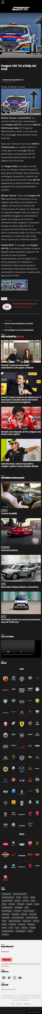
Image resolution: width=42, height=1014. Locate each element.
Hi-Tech (4, 510)
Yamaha (5, 934)
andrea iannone (8, 897)
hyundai (21, 904)
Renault (31, 924)
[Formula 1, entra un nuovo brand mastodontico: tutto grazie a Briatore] (21, 351)
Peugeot (13, 924)
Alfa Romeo (7, 894)
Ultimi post (12, 299)
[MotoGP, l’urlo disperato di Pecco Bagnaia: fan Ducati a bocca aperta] (21, 418)
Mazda (25, 914)
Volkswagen (21, 931)
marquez (6, 914)
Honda (12, 904)
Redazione (5, 952)
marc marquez (29, 911)
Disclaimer (27, 1004)
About (4, 299)
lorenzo (18, 911)
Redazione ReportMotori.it (25, 304)
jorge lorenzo (7, 907)
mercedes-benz (18, 917)
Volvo (30, 931)
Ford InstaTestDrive (9, 550)
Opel (4, 924)
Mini (3, 584)
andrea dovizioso (20, 894)
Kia (27, 907)
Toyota (33, 928)
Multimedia (5, 547)
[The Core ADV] (6, 962)
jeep (37, 904)
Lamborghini (7, 911)
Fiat (33, 901)
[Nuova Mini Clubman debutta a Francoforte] (21, 568)
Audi (19, 897)
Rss (13, 1004)
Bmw (33, 897)
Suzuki (25, 928)
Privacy (18, 1004)
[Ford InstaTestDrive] (21, 531)
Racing (20, 336)
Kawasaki (19, 907)
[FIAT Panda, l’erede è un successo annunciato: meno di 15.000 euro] (21, 603)
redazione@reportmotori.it (22, 307)
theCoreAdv (5, 966)
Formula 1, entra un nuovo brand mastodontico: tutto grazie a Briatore (17, 366)
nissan (37, 921)
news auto (27, 921)
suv (18, 928)
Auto (3, 616)
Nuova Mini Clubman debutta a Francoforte (20, 587)
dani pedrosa (7, 901)
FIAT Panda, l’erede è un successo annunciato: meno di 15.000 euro (21, 620)
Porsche (22, 924)
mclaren (33, 914)
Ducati (18, 901)
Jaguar (30, 904)
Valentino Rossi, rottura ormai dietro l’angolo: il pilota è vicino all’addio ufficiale (19, 465)
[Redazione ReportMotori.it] (6, 309)
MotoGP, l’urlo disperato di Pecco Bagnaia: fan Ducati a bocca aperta (21, 433)
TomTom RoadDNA (9, 513)
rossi (4, 928)
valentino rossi (8, 931)
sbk (11, 928)
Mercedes (6, 917)
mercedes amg (32, 917)
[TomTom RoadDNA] (21, 495)
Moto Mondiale (15, 921)
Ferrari (26, 901)
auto (26, 897)
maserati (16, 914)
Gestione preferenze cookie (34, 1012)
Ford (4, 904)
